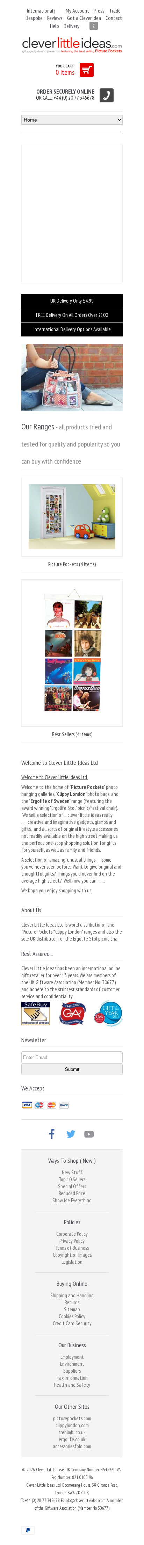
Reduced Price (72, 1193)
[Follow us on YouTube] (90, 1135)
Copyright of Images (72, 1255)
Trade (115, 10)
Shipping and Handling (72, 1295)
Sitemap (72, 1309)
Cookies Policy (72, 1316)
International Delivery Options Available (72, 329)
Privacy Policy (72, 1241)
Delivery (71, 25)
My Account (77, 10)
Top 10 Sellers (72, 1179)
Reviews (55, 17)
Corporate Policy (72, 1234)
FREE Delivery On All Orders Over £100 (72, 315)
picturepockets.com (72, 1418)
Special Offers (72, 1186)
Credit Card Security (72, 1323)
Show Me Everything (72, 1200)
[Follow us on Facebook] (53, 1135)
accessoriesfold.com (72, 1446)
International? (41, 10)
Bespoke (34, 17)
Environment (72, 1364)
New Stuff (72, 1172)
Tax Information (72, 1377)
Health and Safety (72, 1384)
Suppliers (72, 1371)
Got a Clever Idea (84, 17)
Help (54, 25)
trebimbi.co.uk (72, 1432)
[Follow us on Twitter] (72, 1135)
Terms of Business (72, 1248)
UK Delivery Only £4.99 (72, 300)
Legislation (72, 1262)
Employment (72, 1357)
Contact (114, 17)
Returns (72, 1302)
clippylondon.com (72, 1425)
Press (99, 10)
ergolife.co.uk (72, 1439)
